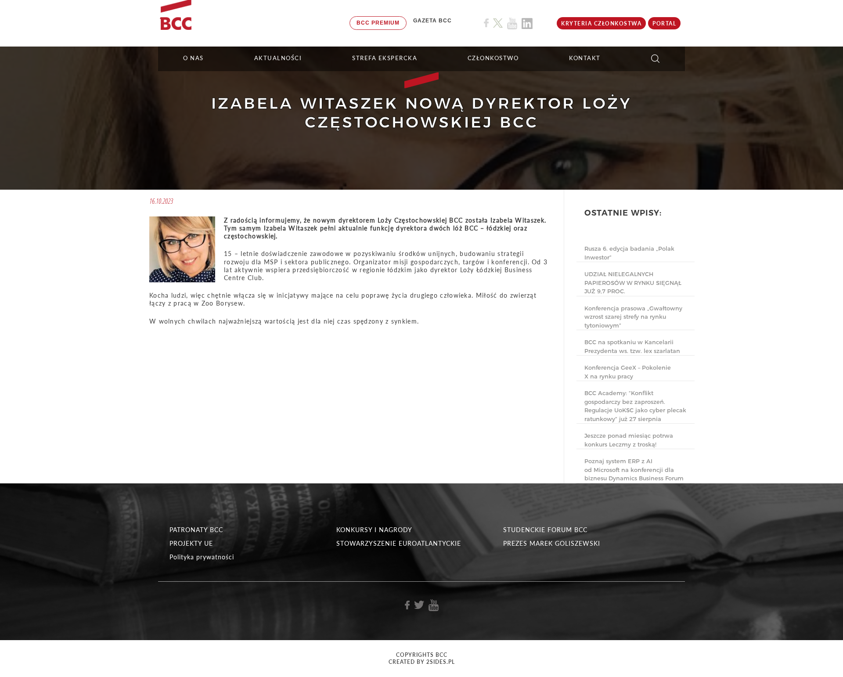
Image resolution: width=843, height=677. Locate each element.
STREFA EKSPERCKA (384, 57)
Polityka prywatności (201, 557)
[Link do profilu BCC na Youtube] (512, 23)
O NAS (193, 57)
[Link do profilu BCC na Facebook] (486, 23)
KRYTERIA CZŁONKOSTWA (601, 23)
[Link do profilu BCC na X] (498, 23)
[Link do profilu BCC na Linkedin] (527, 23)
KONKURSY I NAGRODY (374, 529)
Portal (664, 23)
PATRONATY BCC (196, 529)
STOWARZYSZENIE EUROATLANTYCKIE (398, 543)
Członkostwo (493, 57)
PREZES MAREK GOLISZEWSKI (551, 543)
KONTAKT (585, 57)
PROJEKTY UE (191, 543)
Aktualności (278, 57)
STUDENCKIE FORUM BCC (545, 529)
